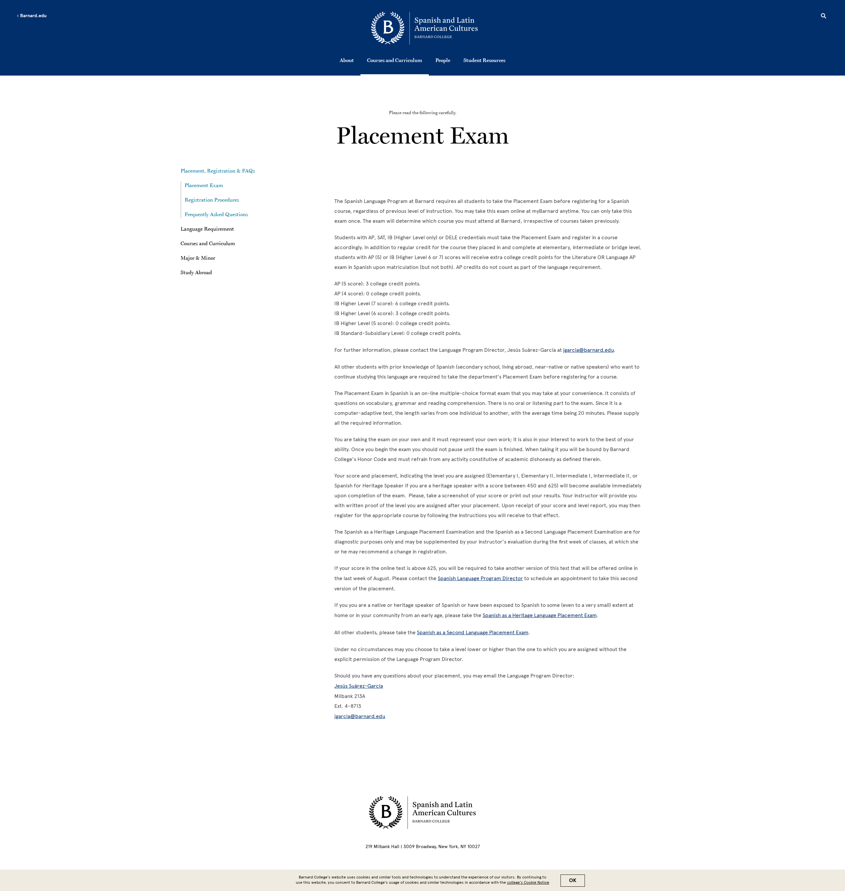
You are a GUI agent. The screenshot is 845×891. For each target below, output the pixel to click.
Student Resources (484, 60)
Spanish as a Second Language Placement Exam (472, 632)
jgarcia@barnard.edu (588, 350)
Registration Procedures (212, 199)
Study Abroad (196, 272)
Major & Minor (198, 257)
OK (572, 880)
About (347, 60)
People (442, 60)
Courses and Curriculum (394, 60)
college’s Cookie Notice (528, 882)
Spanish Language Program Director (480, 578)
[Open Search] (823, 16)
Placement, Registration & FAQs (218, 170)
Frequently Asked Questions (216, 214)
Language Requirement (207, 228)
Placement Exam (204, 185)
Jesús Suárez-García (358, 686)
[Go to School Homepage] (424, 28)
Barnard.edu (33, 15)
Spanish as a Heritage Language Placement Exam (539, 615)
